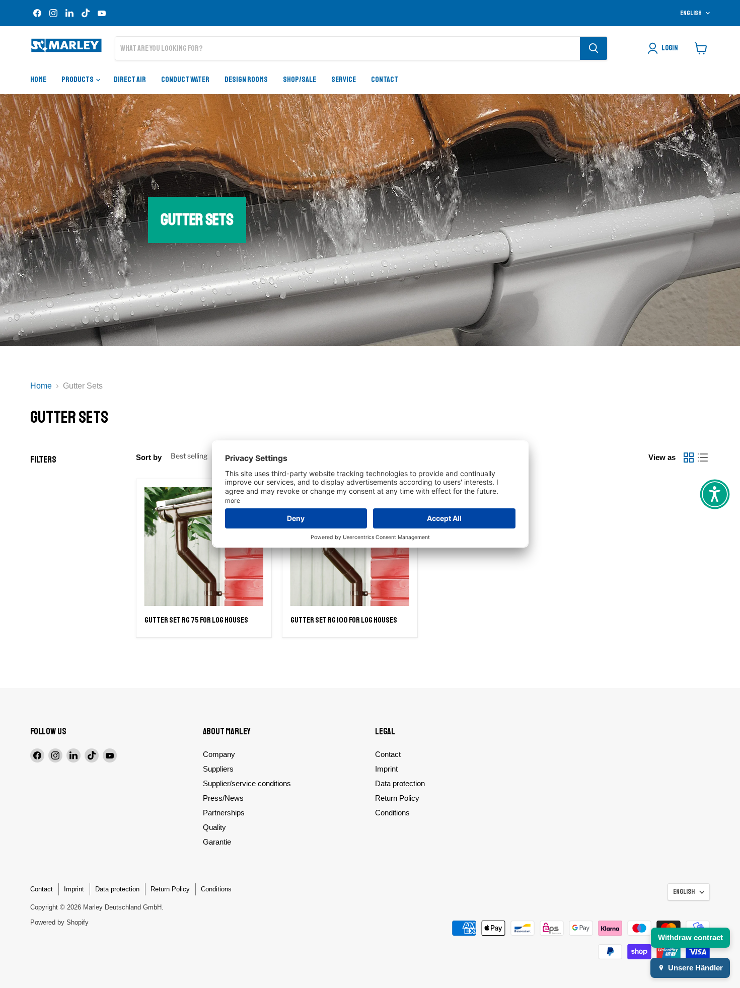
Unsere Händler (695, 967)
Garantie (217, 842)
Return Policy (397, 798)
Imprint (386, 769)
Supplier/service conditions (247, 783)
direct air (130, 79)
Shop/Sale (299, 79)
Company (219, 754)
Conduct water (185, 79)
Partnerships (224, 812)
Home (38, 79)
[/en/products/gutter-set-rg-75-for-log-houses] (203, 546)
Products (78, 79)
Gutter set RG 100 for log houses (343, 620)
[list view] (703, 457)
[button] (715, 494)
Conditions (392, 812)
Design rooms (246, 79)
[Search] (593, 48)
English (691, 13)
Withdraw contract (690, 937)
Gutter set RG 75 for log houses (196, 620)
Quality (214, 827)
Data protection (400, 783)
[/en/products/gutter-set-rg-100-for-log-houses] (349, 546)
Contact (384, 79)
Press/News (223, 798)
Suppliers (218, 769)
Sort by (149, 457)
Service (343, 79)
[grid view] (689, 457)
